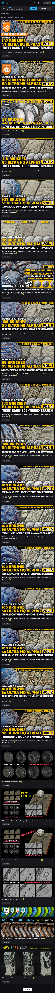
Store (26, 989)
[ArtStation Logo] (3, 3)
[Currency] (41, 2)
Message (43, 8)
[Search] (35, 2)
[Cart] (38, 2)
